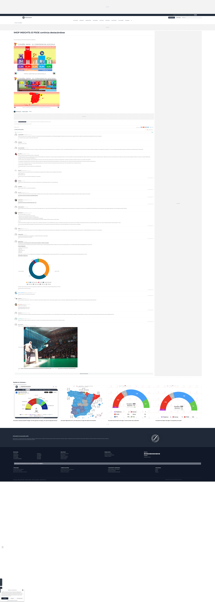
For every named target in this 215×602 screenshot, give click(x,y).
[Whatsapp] (147, 453)
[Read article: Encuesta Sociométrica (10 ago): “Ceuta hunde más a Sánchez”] (131, 402)
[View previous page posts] (106, 424)
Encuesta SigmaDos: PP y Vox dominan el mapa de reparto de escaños (78, 420)
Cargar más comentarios (84, 373)
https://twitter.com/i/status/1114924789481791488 (66, 368)
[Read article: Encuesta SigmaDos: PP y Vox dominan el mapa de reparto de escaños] (84, 402)
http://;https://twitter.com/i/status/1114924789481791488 (41, 368)
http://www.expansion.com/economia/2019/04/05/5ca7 (28, 195)
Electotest (107, 20)
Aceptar (4, 598)
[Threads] (149, 453)
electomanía (28, 17)
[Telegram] (150, 453)
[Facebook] (146, 453)
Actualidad (75, 20)
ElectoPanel (95, 20)
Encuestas (82, 20)
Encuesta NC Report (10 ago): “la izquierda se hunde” (169, 420)
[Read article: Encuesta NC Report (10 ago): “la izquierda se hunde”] (179, 402)
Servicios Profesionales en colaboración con (28, 463)
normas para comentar (22, 121)
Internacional (88, 20)
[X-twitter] (144, 453)
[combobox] (192, 17)
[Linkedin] (158, 453)
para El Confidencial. (31, 39)
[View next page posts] (108, 424)
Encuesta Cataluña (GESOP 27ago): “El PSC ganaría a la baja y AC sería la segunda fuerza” (35, 420)
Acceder (152, 127)
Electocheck (114, 20)
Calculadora (120, 20)
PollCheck (102, 20)
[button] (22, 590)
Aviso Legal (15, 600)
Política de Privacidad (11, 600)
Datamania (127, 20)
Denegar (12, 598)
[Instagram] (153, 453)
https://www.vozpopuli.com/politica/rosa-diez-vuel (27, 202)
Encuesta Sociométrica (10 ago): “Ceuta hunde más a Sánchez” (123, 420)
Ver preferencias (19, 598)
